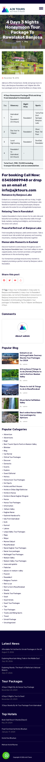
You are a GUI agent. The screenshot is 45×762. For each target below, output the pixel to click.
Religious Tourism (10, 580)
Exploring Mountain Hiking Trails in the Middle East (21, 658)
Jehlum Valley (9, 509)
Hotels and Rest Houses (13, 486)
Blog (26, 42)
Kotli (5, 522)
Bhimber (7, 447)
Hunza (6, 499)
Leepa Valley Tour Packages (14, 532)
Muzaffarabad (9, 545)
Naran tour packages (12, 551)
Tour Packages (9, 610)
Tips (5, 606)
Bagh (6, 441)
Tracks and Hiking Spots (13, 613)
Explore (7, 470)
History (6, 477)
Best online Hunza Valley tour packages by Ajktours (31, 415)
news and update (10, 564)
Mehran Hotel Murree (10, 745)
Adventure (8, 435)
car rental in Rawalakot (21, 295)
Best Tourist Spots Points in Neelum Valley (20, 444)
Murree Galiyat (9, 542)
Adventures (8, 438)
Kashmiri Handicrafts (12, 516)
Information (8, 506)
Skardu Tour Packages (12, 593)
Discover (7, 460)
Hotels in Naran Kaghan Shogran (16, 496)
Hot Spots (8, 483)
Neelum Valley (9, 558)
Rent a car (8, 584)
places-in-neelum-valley (13, 571)
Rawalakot (8, 577)
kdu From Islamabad (11, 519)
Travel (6, 616)
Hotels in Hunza (10, 493)
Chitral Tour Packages (12, 457)
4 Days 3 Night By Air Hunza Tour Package (18, 687)
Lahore (6, 529)
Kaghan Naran (9, 512)
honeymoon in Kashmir (17, 298)
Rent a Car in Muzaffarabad (14, 587)
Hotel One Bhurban (9, 738)
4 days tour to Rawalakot (18, 290)
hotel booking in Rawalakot (21, 300)
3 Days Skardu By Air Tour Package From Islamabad (21, 705)
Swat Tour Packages (12, 603)
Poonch (7, 574)
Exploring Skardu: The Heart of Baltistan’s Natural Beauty (21, 669)
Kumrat (7, 525)
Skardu (6, 590)
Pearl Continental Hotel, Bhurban (14, 729)
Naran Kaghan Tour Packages (15, 548)
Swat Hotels (8, 600)
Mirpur (6, 538)
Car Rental (8, 454)
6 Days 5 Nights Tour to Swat (13, 696)
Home (18, 42)
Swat (6, 597)
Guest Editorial (9, 473)
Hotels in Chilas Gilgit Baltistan (15, 490)
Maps (6, 535)
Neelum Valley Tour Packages (15, 561)
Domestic (7, 464)
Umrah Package (10, 619)
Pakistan (7, 568)
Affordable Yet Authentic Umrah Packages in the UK (22, 649)
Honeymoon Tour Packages (14, 480)
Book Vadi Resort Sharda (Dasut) (14, 720)
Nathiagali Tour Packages (13, 555)
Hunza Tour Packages (12, 503)
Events (6, 467)
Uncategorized (9, 623)
